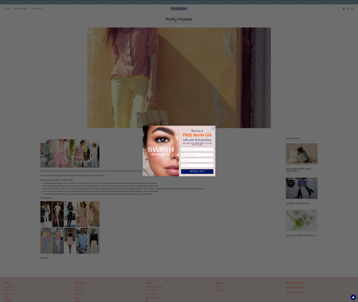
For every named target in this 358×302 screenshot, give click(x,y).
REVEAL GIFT (197, 171)
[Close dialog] (213, 128)
